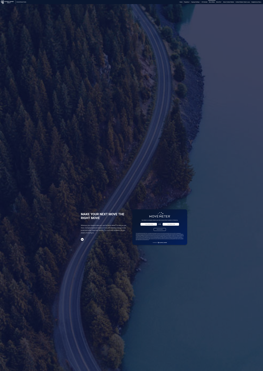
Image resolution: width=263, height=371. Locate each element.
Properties (187, 2)
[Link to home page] (8, 2)
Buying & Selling (195, 2)
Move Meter (212, 2)
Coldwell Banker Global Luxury (243, 2)
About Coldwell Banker (228, 2)
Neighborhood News (256, 2)
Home (181, 2)
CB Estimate (204, 2)
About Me (219, 2)
